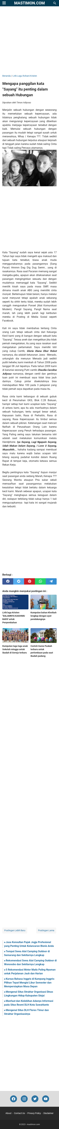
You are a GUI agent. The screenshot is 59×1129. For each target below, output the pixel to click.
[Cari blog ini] (55, 3)
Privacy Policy (34, 1113)
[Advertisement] (29, 40)
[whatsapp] (40, 581)
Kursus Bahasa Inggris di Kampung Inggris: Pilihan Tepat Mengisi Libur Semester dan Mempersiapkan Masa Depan (29, 982)
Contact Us (19, 1113)
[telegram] (51, 581)
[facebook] (7, 581)
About (8, 1113)
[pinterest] (29, 581)
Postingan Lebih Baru (14, 930)
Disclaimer (48, 1113)
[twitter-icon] (34, 1098)
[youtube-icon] (45, 1098)
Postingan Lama (46, 930)
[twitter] (18, 581)
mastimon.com (29, 3)
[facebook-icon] (13, 1098)
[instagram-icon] (24, 1098)
